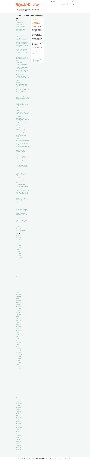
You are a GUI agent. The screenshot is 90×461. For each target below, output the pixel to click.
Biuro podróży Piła (19, 22)
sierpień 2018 (18, 383)
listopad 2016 (18, 425)
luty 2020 (17, 346)
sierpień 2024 (18, 237)
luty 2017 (17, 419)
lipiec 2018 (18, 385)
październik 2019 (19, 354)
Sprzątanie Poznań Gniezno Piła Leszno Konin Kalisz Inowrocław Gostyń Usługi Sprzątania (22, 193)
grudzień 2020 (18, 326)
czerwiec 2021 (18, 314)
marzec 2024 (18, 247)
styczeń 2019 (18, 372)
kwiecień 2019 (18, 366)
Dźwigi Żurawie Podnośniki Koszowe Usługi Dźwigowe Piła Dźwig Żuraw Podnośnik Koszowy (22, 57)
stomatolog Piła (35, 61)
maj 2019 (17, 364)
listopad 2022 (18, 280)
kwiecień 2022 (18, 294)
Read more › (34, 49)
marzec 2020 (18, 344)
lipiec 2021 (18, 312)
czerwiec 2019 (18, 362)
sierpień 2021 (18, 310)
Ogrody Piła (18, 127)
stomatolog (39, 60)
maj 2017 (17, 413)
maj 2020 (17, 340)
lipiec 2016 (18, 433)
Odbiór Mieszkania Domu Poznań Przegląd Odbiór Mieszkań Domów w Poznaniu (22, 124)
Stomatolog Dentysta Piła (21, 204)
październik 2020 (19, 330)
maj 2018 (17, 389)
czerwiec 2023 (18, 265)
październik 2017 (19, 403)
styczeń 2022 (18, 300)
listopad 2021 (18, 304)
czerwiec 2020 (18, 338)
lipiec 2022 (18, 288)
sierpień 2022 (18, 286)
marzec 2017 (18, 417)
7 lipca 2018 (35, 51)
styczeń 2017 (18, 421)
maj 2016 (17, 437)
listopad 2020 (18, 328)
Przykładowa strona (64, 1)
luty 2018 (17, 395)
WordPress (60, 458)
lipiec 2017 (18, 409)
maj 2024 (17, 243)
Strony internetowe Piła (20, 206)
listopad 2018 (18, 376)
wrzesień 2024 (18, 235)
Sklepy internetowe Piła (20, 184)
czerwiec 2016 (18, 435)
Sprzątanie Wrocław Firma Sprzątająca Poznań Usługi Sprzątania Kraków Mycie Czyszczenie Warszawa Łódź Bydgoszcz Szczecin (21, 199)
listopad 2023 (18, 255)
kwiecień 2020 (18, 342)
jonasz (34, 53)
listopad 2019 (18, 352)
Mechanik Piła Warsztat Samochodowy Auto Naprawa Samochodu (21, 92)
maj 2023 (17, 267)
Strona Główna (71, 1)
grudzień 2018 (18, 374)
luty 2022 (17, 298)
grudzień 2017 (18, 399)
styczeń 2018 (18, 397)
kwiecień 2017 (18, 415)
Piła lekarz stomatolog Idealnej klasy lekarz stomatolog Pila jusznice (37, 22)
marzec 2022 (18, 296)
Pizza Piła (17, 138)
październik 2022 (19, 282)
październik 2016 (19, 427)
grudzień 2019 (18, 350)
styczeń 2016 (18, 445)
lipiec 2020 (18, 336)
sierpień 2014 (18, 449)
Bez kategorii (18, 20)
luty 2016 (17, 443)
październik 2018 (19, 378)
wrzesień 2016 (18, 429)
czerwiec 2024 (18, 241)
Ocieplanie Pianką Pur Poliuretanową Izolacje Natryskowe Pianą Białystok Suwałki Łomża (22, 119)
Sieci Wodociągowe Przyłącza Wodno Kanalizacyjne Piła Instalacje (21, 181)
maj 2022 (17, 292)
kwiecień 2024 (18, 245)
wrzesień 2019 (18, 356)
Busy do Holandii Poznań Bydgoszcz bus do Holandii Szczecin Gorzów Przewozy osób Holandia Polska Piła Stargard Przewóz (22, 29)
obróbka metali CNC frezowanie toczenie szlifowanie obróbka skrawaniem (22, 109)
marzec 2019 (18, 368)
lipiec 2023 (18, 263)
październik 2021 (19, 306)
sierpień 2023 (18, 261)
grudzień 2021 (18, 302)
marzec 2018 (18, 393)
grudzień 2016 (18, 423)
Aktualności (51, 1)
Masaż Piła (18, 82)
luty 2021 (17, 322)
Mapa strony (56, 1)
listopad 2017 (18, 401)
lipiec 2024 (18, 239)
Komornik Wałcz (19, 62)
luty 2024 (17, 249)
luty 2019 (17, 370)
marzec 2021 (18, 320)
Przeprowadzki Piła (19, 160)
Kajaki (17, 60)
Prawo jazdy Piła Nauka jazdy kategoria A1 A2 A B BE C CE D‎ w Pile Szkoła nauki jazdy (22, 157)
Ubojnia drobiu (18, 228)
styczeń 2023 (18, 276)
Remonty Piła (18, 177)
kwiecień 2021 (18, 318)
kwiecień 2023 (18, 269)
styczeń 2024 (18, 251)
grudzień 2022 (18, 278)
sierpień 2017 (18, 407)
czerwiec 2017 (18, 411)
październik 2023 (19, 257)
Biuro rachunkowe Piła (20, 24)
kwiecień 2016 (18, 439)
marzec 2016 (18, 441)
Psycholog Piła (18, 169)
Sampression (71, 458)
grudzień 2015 (18, 447)
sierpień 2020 (18, 334)
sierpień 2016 (18, 431)
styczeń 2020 (18, 348)
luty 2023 (17, 274)
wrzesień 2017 (18, 405)
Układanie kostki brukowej (21, 230)
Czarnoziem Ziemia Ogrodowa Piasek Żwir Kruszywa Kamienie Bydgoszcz (22, 35)
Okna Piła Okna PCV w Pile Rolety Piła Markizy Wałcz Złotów (27, 5)
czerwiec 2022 (18, 290)
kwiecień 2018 (18, 391)
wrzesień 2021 (18, 308)
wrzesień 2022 (18, 284)
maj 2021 (17, 316)
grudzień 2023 (18, 253)
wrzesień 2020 (18, 332)
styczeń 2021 (18, 324)
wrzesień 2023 (18, 259)
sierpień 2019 (18, 358)
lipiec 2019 (18, 360)
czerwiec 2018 (18, 387)
